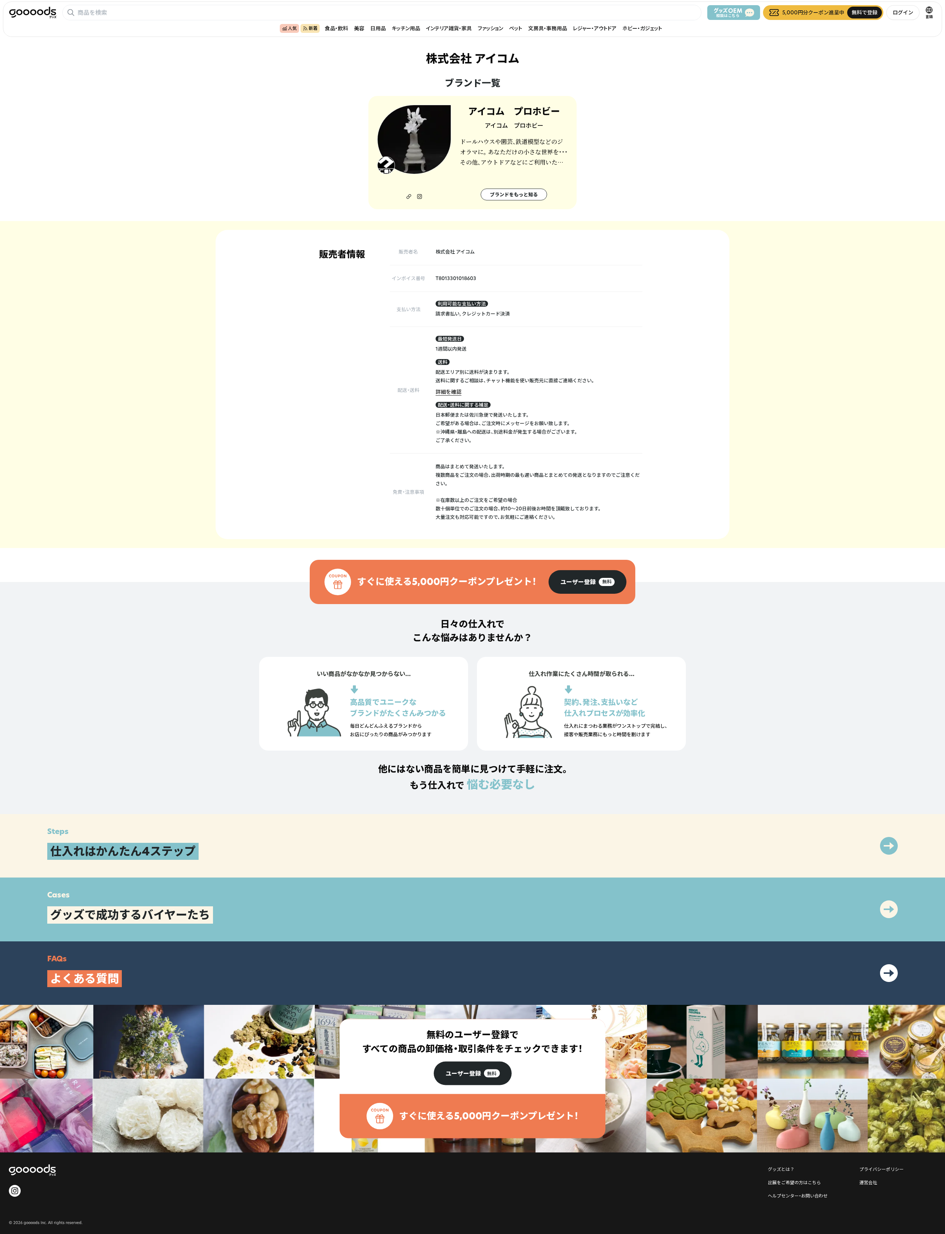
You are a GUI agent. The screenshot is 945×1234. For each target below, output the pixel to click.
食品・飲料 (336, 28)
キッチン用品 (406, 28)
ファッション (490, 28)
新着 (313, 28)
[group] (587, 582)
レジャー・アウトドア (594, 28)
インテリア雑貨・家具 (449, 28)
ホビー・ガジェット (642, 28)
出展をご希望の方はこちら (794, 1182)
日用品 (378, 28)
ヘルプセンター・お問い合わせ (798, 1196)
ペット (515, 28)
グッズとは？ (781, 1169)
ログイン (903, 12)
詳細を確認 (448, 391)
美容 (359, 28)
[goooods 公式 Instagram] (15, 1191)
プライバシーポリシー (881, 1169)
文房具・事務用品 (547, 28)
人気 (292, 28)
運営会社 (868, 1182)
